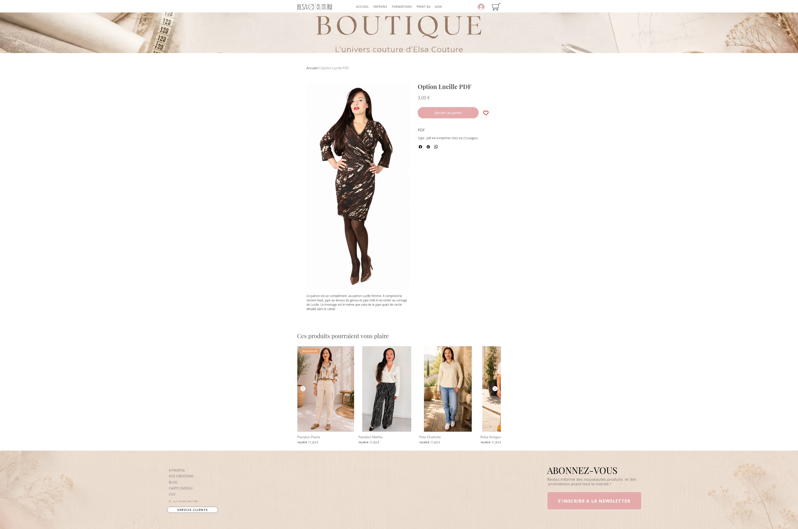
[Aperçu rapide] (386, 388)
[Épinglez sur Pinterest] (428, 146)
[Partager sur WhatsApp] (436, 146)
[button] (380, 6)
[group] (399, 395)
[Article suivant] (495, 388)
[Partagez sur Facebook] (420, 146)
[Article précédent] (302, 388)
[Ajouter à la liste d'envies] (485, 112)
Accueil (312, 68)
